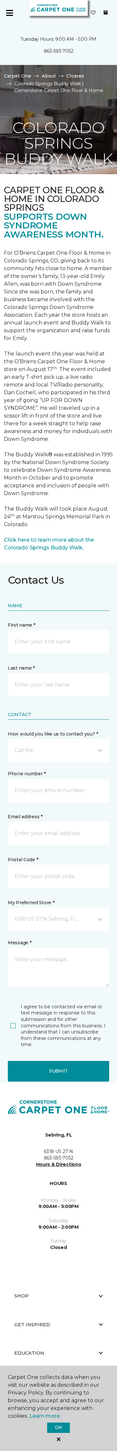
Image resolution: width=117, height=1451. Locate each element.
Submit (58, 1071)
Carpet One (17, 76)
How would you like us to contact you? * (53, 734)
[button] (58, 750)
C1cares (75, 76)
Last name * (21, 668)
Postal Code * (23, 859)
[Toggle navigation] (9, 13)
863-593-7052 (58, 51)
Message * (19, 942)
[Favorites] (93, 13)
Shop (21, 1296)
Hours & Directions (58, 1164)
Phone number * (27, 773)
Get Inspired (32, 1325)
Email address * (25, 816)
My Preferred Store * (31, 902)
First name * (21, 625)
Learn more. (45, 1416)
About (49, 76)
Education (29, 1353)
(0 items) (105, 12)
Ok (58, 1427)
